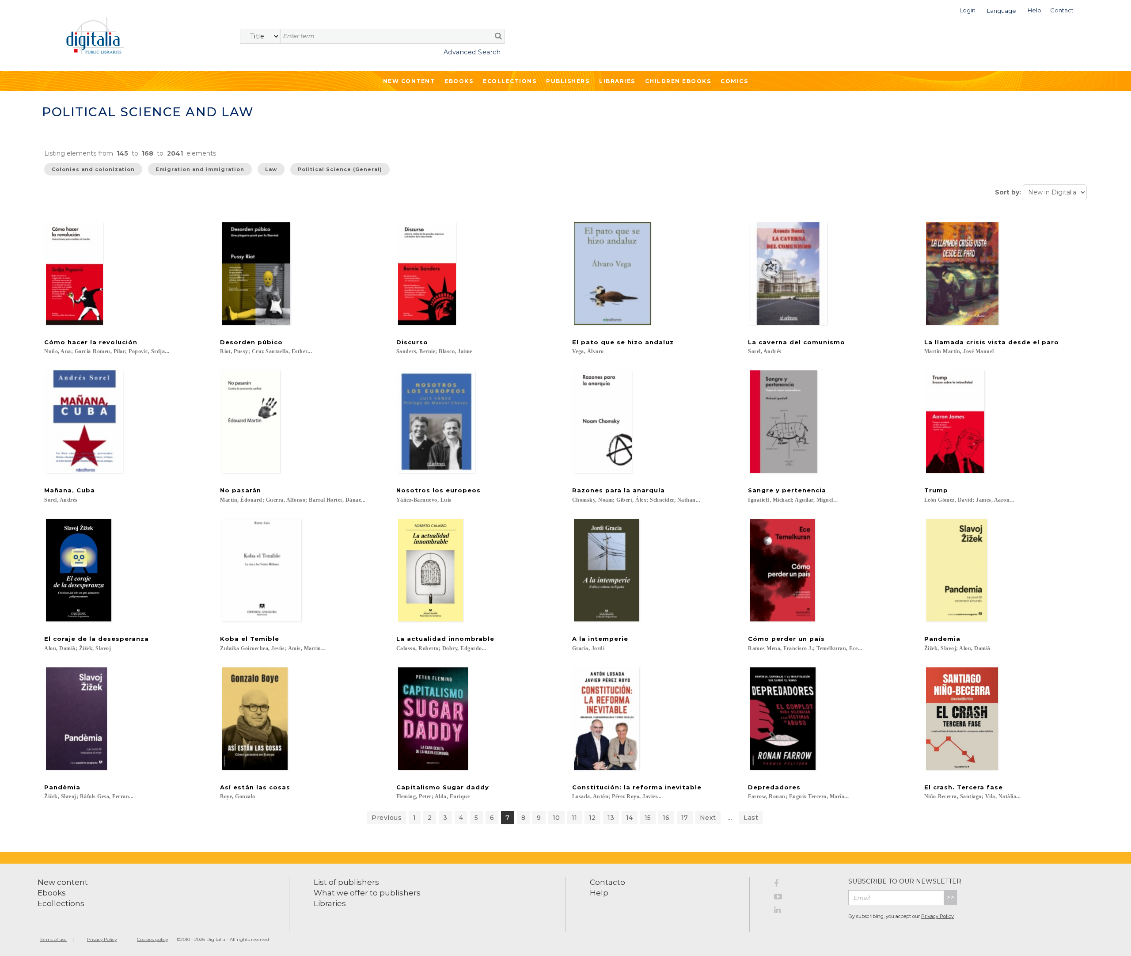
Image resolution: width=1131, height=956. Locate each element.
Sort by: (1008, 192)
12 (592, 818)
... (730, 818)
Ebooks (458, 81)
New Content (409, 81)
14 (629, 818)
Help (599, 892)
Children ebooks (678, 81)
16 (666, 818)
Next (708, 818)
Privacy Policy (937, 916)
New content (63, 882)
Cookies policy (152, 939)
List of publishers (346, 882)
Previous (387, 818)
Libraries (617, 81)
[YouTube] (804, 898)
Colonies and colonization (93, 169)
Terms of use (53, 939)
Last (751, 818)
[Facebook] (804, 885)
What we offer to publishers (367, 892)
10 (556, 818)
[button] (967, 9)
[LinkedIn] (804, 911)
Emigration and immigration (200, 169)
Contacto (607, 882)
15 (648, 818)
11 (574, 818)
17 (684, 818)
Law (271, 169)
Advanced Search (472, 52)
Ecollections (509, 81)
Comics (734, 81)
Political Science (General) (340, 169)
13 (611, 818)
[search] (498, 35)
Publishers (567, 81)
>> (950, 897)
